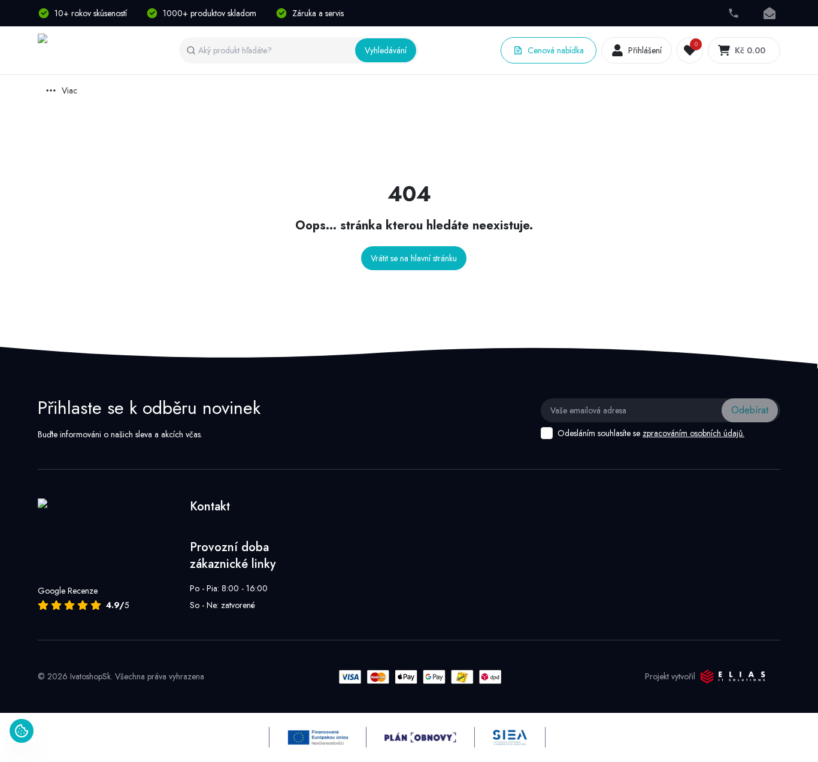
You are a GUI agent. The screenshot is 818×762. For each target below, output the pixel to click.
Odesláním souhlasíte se (651, 433)
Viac (69, 90)
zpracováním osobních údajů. (693, 433)
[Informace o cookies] (22, 731)
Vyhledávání (386, 50)
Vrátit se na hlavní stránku (414, 258)
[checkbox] (547, 433)
